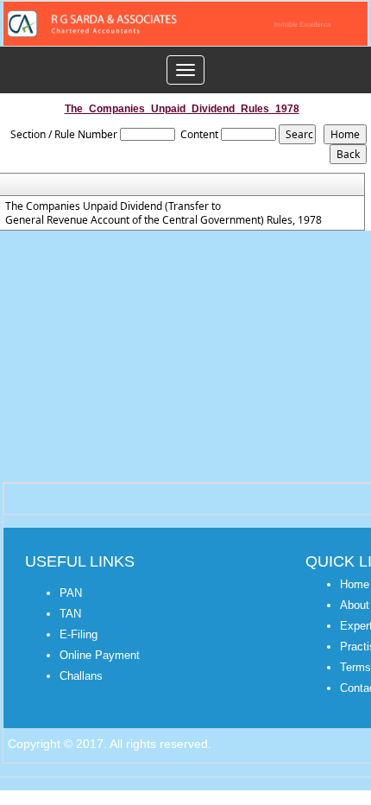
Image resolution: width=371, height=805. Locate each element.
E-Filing (78, 634)
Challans (81, 675)
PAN (71, 592)
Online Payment (100, 655)
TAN (70, 613)
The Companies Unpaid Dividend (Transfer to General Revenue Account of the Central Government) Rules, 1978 (163, 213)
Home (354, 584)
